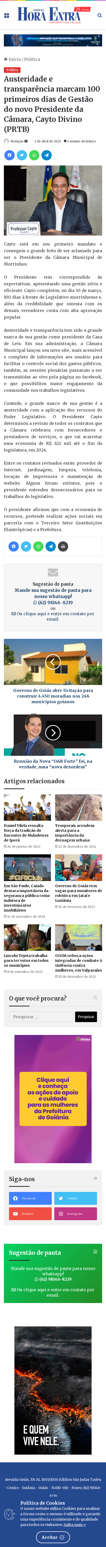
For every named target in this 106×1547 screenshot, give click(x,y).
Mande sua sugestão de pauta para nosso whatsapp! (53, 596)
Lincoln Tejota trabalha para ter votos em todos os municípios (26, 960)
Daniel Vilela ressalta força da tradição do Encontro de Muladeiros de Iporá (26, 833)
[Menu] (6, 17)
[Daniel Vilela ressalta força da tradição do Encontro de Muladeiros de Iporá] (27, 807)
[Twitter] (22, 155)
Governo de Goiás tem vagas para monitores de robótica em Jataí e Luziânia (78, 893)
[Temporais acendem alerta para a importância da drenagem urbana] (78, 807)
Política (32, 59)
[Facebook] (9, 155)
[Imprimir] (63, 546)
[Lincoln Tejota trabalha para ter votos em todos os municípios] (27, 937)
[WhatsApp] (34, 155)
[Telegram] (46, 155)
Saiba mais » (75, 1524)
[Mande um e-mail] (26, 141)
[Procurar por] (99, 17)
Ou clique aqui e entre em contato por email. (55, 616)
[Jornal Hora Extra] (53, 15)
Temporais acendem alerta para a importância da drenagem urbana (74, 833)
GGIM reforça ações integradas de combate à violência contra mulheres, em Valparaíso (78, 963)
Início (14, 59)
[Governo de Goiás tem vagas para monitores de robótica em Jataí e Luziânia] (78, 867)
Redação (17, 141)
